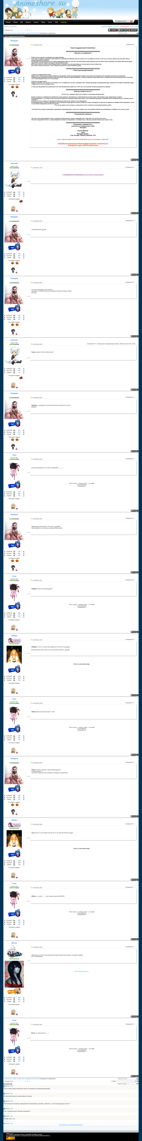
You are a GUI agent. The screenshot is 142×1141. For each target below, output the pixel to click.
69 (134, 639)
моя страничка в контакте (82, 971)
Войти (6, 26)
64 (95, 343)
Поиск (132, 26)
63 (134, 282)
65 (134, 397)
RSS (136, 26)
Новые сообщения (107, 26)
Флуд (19, 33)
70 (134, 702)
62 (134, 220)
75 (134, 1024)
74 (134, 946)
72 (134, 824)
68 (134, 580)
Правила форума (124, 26)
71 (134, 762)
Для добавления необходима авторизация (71, 1125)
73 (134, 887)
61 (134, 167)
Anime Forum (7, 33)
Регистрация (12, 26)
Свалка (15, 33)
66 (134, 458)
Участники (116, 26)
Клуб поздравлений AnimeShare (31, 33)
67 (134, 518)
